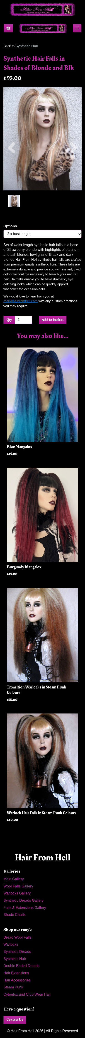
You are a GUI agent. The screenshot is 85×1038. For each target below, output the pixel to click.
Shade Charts (14, 915)
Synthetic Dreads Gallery (23, 900)
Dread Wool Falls (17, 937)
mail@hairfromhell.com (20, 301)
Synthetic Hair (26, 46)
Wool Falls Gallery (18, 886)
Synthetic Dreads (17, 951)
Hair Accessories (17, 980)
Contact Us (14, 1019)
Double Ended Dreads (21, 966)
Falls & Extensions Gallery (24, 908)
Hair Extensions (16, 973)
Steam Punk (13, 987)
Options (10, 226)
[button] (11, 164)
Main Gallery (13, 879)
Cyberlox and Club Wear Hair (27, 994)
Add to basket (52, 319)
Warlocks (10, 944)
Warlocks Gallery (17, 893)
